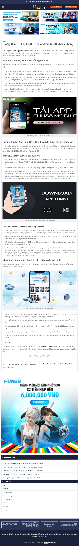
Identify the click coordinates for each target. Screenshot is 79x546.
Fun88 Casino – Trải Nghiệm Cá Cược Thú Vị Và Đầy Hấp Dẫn (22, 467)
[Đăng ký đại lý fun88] (20, 16)
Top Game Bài (7, 492)
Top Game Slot (8, 499)
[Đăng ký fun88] (39, 415)
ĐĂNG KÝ (56, 7)
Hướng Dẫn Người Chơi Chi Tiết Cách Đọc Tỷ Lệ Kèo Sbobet (22, 478)
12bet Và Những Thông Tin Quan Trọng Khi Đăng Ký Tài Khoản (23, 464)
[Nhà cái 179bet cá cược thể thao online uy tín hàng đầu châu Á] (39, 7)
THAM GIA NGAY (71, 7)
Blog (4, 41)
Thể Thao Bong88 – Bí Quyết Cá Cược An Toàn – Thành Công (23, 471)
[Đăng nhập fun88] (59, 28)
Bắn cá (5, 506)
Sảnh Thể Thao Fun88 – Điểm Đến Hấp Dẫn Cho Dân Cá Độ (22, 474)
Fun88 (35, 53)
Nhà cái (5, 489)
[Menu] (2, 7)
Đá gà (5, 510)
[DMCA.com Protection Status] (49, 543)
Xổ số (5, 503)
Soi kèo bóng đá (8, 496)
